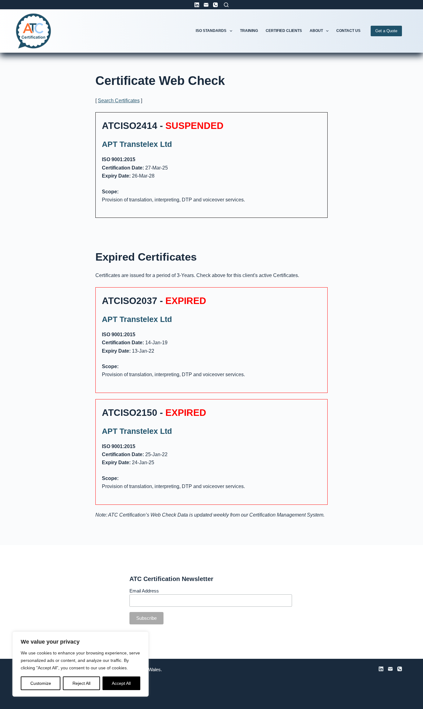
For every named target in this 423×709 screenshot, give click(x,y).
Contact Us (348, 31)
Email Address (144, 590)
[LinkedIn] (196, 4)
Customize (40, 683)
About (316, 31)
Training (249, 31)
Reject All (81, 683)
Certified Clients (284, 31)
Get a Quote (386, 31)
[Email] (206, 4)
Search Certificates (119, 100)
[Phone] (215, 4)
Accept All (121, 683)
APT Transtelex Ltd (137, 144)
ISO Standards (211, 31)
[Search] (226, 4)
